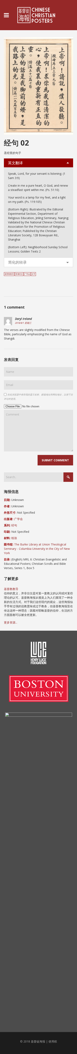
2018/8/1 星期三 (23, 322)
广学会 (27, 274)
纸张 (14, 538)
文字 (33, 274)
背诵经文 (19, 274)
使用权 (52, 1041)
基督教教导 (9, 274)
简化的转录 (17, 262)
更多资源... (10, 622)
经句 (14, 525)
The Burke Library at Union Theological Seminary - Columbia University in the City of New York (37, 548)
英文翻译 (15, 162)
